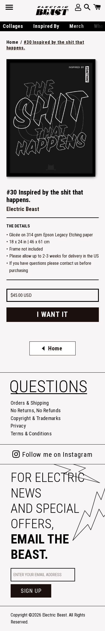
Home (12, 42)
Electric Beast (54, 615)
